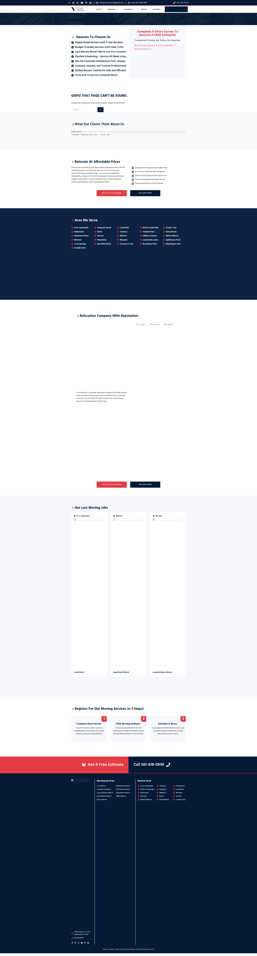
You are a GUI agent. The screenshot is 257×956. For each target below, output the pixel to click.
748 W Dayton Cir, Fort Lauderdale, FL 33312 (82, 933)
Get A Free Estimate (176, 9)
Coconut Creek (126, 243)
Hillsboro (162, 792)
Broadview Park (150, 243)
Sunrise (100, 235)
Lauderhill (124, 227)
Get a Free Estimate (111, 193)
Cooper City (171, 227)
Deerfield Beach (104, 243)
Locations (128, 9)
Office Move (121, 796)
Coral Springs (80, 243)
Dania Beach (171, 231)
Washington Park (173, 243)
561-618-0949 (145, 193)
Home (99, 9)
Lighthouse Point (173, 239)
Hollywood (79, 231)
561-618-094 (182, 2)
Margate (123, 239)
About (144, 9)
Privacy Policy (130, 949)
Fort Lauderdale (81, 227)
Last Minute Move (104, 796)
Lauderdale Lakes (150, 239)
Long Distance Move (105, 792)
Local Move (101, 786)
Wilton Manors (172, 235)
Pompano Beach (104, 227)
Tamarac (123, 231)
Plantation (101, 239)
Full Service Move (123, 789)
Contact (156, 9)
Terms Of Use (119, 949)
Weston (123, 235)
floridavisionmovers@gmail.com (112, 2)
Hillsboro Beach (150, 235)
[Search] (100, 109)
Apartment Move (123, 792)
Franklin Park (80, 247)
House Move (102, 799)
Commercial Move (104, 789)
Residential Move (123, 786)
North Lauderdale (151, 227)
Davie (99, 231)
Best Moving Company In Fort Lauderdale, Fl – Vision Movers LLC (155, 47)
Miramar (78, 239)
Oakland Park (149, 231)
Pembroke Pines (81, 235)
